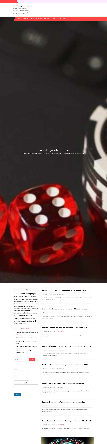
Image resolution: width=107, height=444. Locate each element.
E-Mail (16, 376)
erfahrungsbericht (17, 301)
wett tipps (19, 321)
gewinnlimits (23, 301)
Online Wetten (17, 310)
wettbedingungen (32, 318)
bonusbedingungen (20, 296)
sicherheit (28, 310)
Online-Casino (32, 303)
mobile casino (21, 304)
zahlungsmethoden (25, 321)
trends (18, 315)
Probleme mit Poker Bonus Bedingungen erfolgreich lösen (64, 290)
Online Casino (25, 306)
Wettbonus (15, 321)
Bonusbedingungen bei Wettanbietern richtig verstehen (63, 402)
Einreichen (17, 394)
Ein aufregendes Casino (22, 6)
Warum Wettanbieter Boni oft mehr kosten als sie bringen (64, 328)
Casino (34, 296)
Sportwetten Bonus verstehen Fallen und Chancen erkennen (65, 309)
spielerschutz (21, 313)
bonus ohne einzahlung (29, 296)
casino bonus (20, 299)
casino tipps (32, 299)
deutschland (36, 299)
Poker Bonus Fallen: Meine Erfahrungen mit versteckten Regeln (67, 421)
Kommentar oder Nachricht (20, 383)
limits (31, 301)
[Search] (91, 19)
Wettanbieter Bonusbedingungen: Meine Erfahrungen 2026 (65, 365)
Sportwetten (28, 313)
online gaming (20, 308)
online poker (35, 308)
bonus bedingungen (28, 293)
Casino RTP (26, 18)
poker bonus (23, 310)
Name (16, 369)
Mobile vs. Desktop (36, 18)
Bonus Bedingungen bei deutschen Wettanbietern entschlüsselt (66, 346)
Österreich (32, 321)
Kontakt (55, 18)
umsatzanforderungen (25, 316)
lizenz (15, 303)
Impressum (63, 18)
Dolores (45, 294)
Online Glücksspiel (27, 308)
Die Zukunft (47, 18)
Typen (19, 18)
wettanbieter (18, 318)
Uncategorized (61, 294)
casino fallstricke (27, 299)
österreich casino (16, 323)
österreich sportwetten (23, 323)
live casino (34, 301)
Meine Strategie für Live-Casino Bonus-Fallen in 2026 (63, 384)
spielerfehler (16, 313)
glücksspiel (27, 301)
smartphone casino (32, 310)
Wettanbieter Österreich (26, 318)
